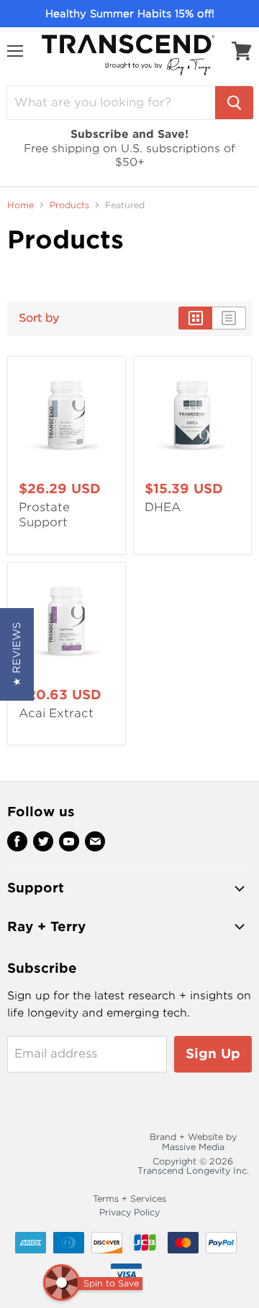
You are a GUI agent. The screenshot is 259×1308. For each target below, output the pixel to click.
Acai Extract (56, 713)
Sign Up (213, 1053)
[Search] (234, 102)
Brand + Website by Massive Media (193, 1141)
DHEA (163, 507)
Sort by (39, 318)
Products (69, 205)
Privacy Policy (129, 1212)
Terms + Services (129, 1198)
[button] (17, 654)
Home (20, 205)
